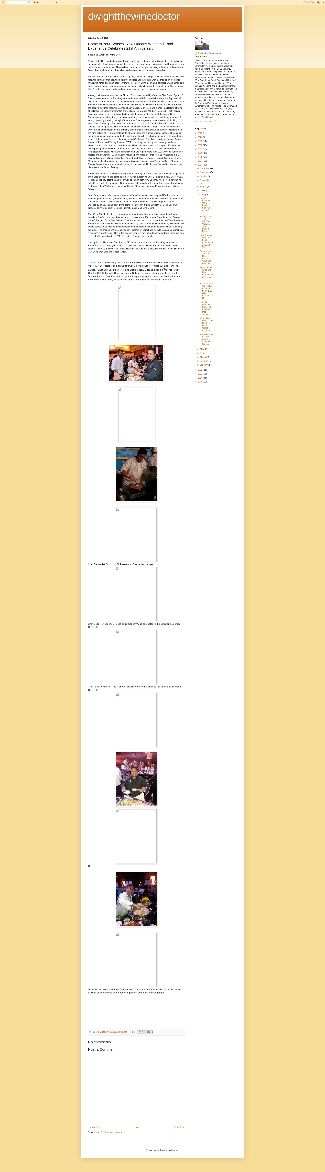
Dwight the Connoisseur (209, 53)
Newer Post (94, 1127)
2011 (200, 374)
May (202, 349)
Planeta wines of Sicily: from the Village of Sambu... (206, 339)
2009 (200, 382)
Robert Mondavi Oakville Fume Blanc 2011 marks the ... (206, 205)
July (202, 190)
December (205, 168)
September (205, 180)
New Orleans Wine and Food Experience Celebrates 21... (206, 273)
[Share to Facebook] (148, 1032)
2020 (200, 137)
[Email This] (138, 1032)
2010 (200, 378)
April (202, 353)
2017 (200, 149)
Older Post (179, 1127)
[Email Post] (133, 1032)
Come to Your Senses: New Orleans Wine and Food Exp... (206, 257)
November (205, 172)
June (202, 194)
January (204, 365)
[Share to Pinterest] (151, 1032)
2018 (200, 145)
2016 (200, 153)
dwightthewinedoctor (134, 16)
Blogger (174, 1150)
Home (137, 1127)
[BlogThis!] (142, 1032)
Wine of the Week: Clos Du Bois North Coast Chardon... (206, 324)
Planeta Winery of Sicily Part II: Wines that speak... (205, 308)
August (203, 186)
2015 (200, 157)
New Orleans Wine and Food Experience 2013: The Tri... (206, 241)
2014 (200, 161)
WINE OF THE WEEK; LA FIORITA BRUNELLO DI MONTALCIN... (206, 290)
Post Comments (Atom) (111, 1132)
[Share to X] (145, 1032)
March (203, 357)
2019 (200, 141)
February (204, 361)
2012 (200, 370)
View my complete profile (206, 121)
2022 (200, 133)
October (204, 176)
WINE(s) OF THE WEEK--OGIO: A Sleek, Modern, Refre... (205, 223)
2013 (200, 165)
